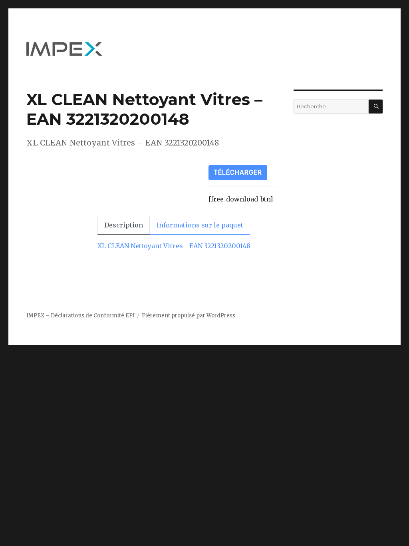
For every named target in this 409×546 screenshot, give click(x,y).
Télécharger (238, 172)
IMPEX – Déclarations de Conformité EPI (80, 315)
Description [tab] (123, 225)
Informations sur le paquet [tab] (200, 225)
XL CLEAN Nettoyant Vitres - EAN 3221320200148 (173, 246)
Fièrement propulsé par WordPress (188, 315)
